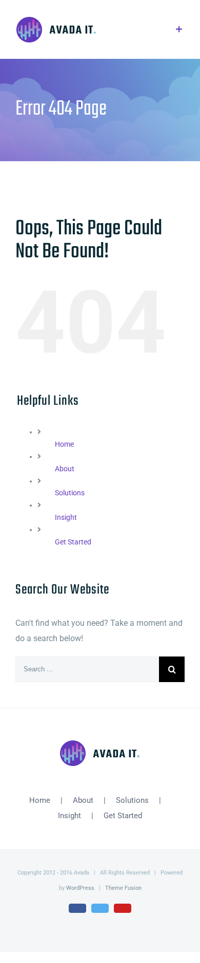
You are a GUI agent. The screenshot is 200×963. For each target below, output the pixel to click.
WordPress (80, 888)
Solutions (70, 493)
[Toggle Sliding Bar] (179, 29)
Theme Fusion (123, 888)
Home (64, 444)
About (64, 469)
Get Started (73, 542)
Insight (66, 517)
